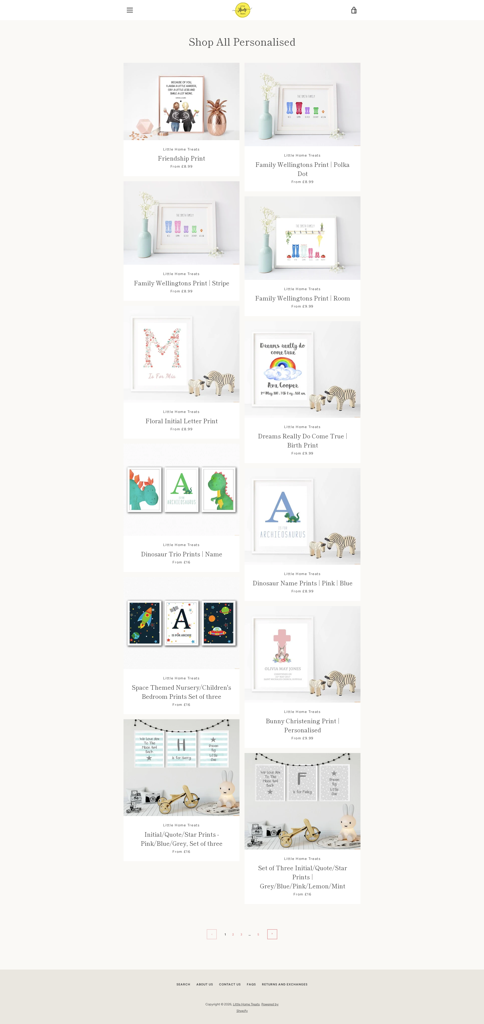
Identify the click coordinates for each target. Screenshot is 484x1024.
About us (204, 984)
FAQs (251, 984)
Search (183, 984)
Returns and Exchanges (285, 984)
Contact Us (230, 984)
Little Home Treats (246, 1004)
